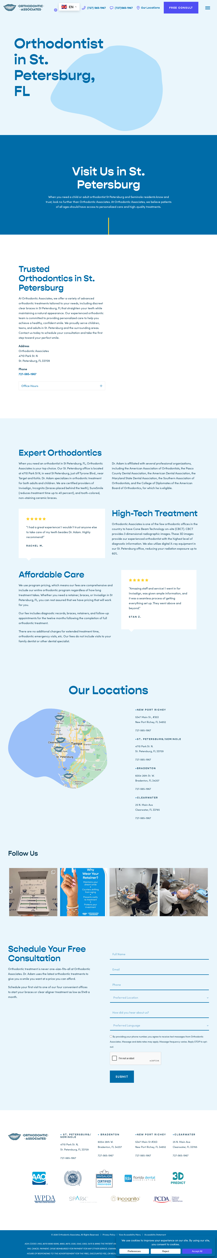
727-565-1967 (27, 374)
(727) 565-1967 (96, 7)
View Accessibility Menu (130, 1234)
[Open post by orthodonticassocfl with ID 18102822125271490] (33, 892)
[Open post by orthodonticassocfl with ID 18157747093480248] (134, 892)
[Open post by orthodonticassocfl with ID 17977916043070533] (184, 892)
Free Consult (181, 7)
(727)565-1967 (123, 7)
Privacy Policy (109, 1234)
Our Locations (150, 7)
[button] (101, 385)
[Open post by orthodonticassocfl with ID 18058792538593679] (83, 892)
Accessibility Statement (155, 1234)
